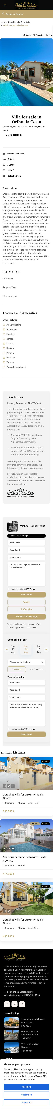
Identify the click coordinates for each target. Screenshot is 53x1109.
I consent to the (23, 589)
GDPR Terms (29, 589)
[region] (26, 1084)
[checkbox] (8, 589)
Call (27, 602)
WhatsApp (27, 609)
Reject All (26, 1103)
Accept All (26, 1087)
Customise (26, 1095)
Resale (10, 153)
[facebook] (7, 1004)
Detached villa (14, 22)
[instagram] (22, 1004)
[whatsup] (14, 1004)
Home (2, 22)
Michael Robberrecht (32, 525)
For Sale (26, 22)
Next (46, 649)
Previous (6, 649)
